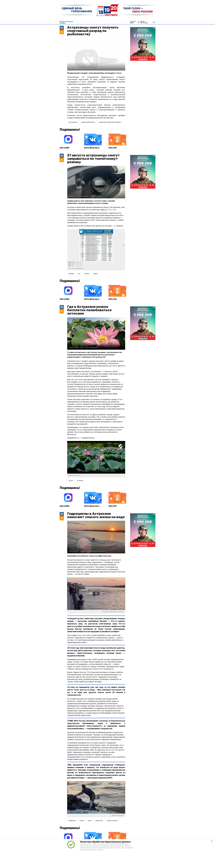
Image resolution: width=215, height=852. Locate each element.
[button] (123, 245)
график (95, 273)
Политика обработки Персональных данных (105, 841)
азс (79, 273)
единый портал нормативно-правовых (110, 122)
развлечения (99, 820)
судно (89, 820)
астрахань (80, 480)
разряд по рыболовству (88, 122)
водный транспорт (112, 820)
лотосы (71, 480)
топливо (86, 273)
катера (82, 820)
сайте (120, 215)
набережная (72, 820)
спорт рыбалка (73, 122)
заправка (71, 273)
